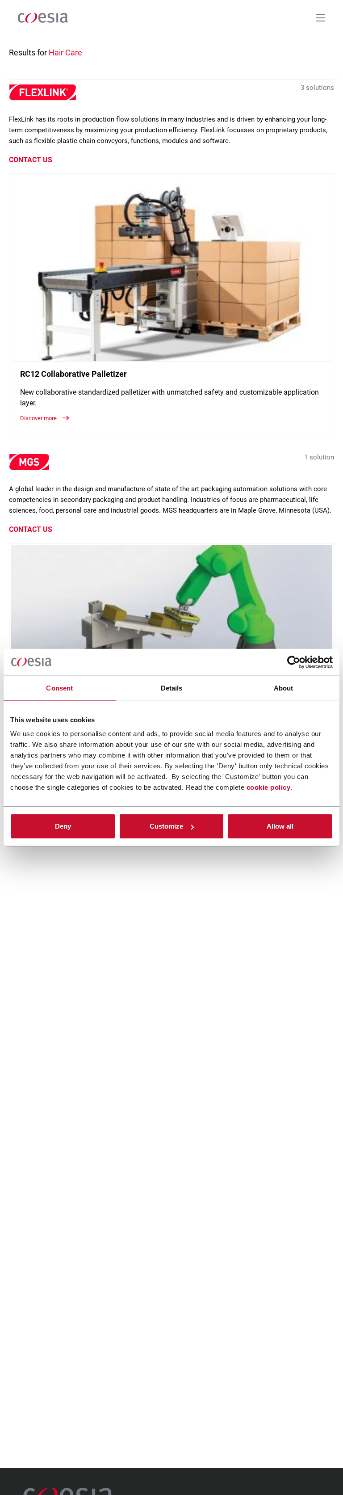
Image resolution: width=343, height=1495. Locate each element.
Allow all (280, 826)
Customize (166, 826)
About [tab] (283, 687)
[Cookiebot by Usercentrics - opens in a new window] (294, 662)
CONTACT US (30, 160)
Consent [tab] (59, 687)
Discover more (39, 418)
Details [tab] (172, 687)
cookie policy (269, 787)
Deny (63, 826)
